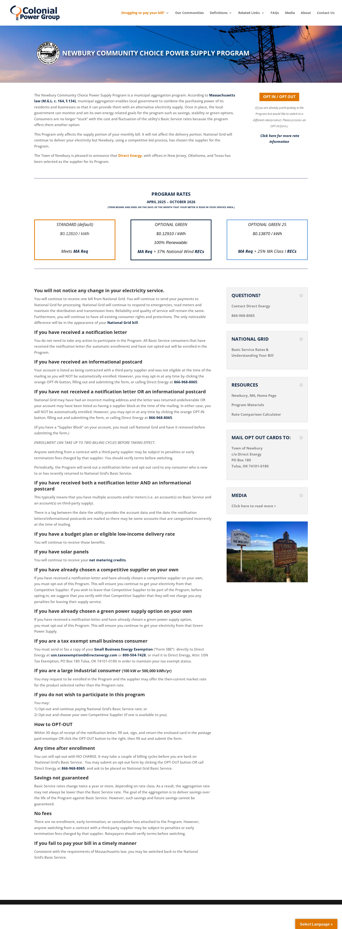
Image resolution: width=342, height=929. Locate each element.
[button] (337, 895)
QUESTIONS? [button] (246, 295)
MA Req (80, 251)
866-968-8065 (185, 382)
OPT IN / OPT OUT (279, 96)
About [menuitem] (306, 12)
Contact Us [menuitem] (326, 12)
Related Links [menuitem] (249, 12)
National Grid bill (122, 322)
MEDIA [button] (239, 495)
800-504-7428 (134, 655)
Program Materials (247, 404)
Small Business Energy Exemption (123, 649)
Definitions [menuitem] (219, 12)
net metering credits (107, 560)
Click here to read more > (253, 506)
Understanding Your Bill (252, 355)
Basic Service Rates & (249, 349)
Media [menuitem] (290, 12)
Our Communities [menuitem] (189, 12)
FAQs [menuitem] (275, 12)
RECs (199, 251)
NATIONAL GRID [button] (250, 339)
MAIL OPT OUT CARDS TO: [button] (261, 438)
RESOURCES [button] (244, 385)
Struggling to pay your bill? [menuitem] (142, 12)
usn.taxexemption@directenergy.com (84, 655)
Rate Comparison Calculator (256, 414)
